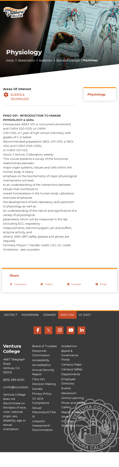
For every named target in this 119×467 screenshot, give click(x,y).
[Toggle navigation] (113, 7)
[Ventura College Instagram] (59, 330)
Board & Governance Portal (69, 355)
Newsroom (69, 393)
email (103, 284)
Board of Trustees (44, 346)
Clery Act (38, 379)
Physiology (96, 94)
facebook (20, 284)
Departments (26, 60)
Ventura (67, 315)
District (10, 315)
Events (66, 388)
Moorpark (30, 315)
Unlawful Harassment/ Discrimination (42, 426)
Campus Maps (71, 364)
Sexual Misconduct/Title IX (44, 412)
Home (10, 60)
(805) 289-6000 (13, 380)
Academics (45, 60)
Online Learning (72, 398)
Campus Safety (71, 369)
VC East (85, 315)
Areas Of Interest (17, 89)
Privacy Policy (42, 393)
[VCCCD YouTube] (70, 330)
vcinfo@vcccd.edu (15, 387)
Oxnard (49, 315)
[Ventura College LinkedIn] (81, 330)
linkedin (76, 284)
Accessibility (40, 360)
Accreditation (41, 365)
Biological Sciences (67, 60)
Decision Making (44, 384)
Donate (37, 389)
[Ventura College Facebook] (37, 330)
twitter (49, 284)
